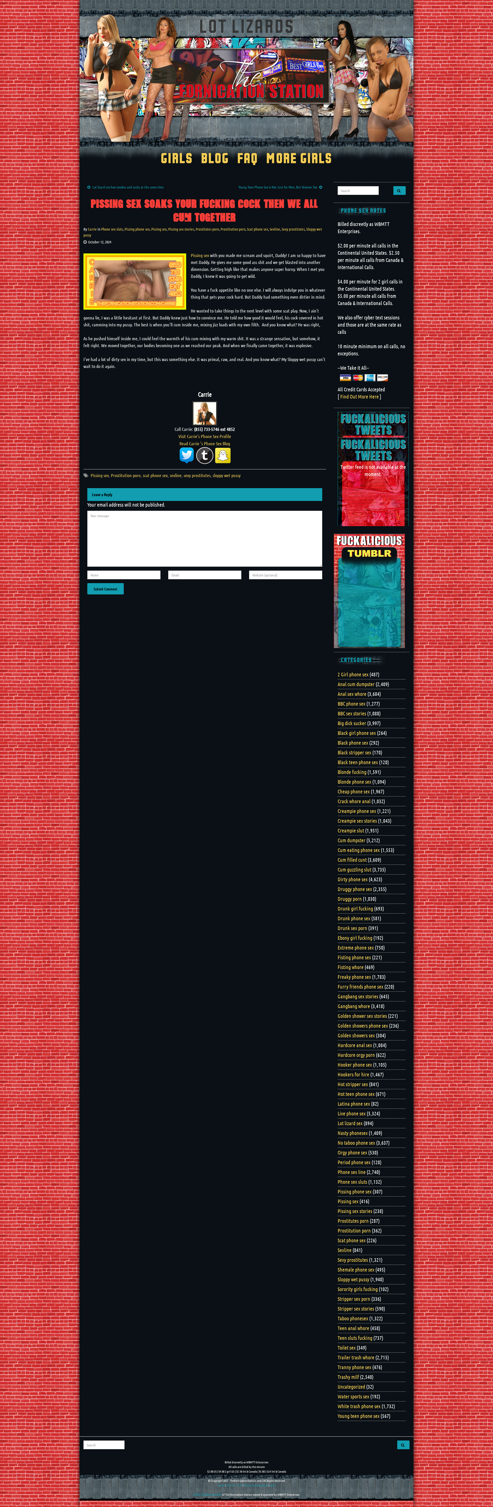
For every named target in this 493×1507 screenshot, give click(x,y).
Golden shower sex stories (362, 1016)
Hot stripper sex (353, 1084)
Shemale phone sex (356, 1269)
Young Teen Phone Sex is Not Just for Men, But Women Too (278, 187)
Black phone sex (353, 743)
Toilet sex (347, 1347)
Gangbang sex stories (358, 996)
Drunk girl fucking (355, 908)
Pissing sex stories (181, 229)
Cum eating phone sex (359, 850)
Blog (215, 159)
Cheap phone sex (354, 791)
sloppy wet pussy (227, 475)
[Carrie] (205, 412)
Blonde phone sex (354, 782)
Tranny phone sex (354, 1367)
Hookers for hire (353, 1074)
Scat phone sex (257, 229)
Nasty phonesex (353, 1133)
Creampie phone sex (357, 811)
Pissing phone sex (137, 229)
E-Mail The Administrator (207, 1494)
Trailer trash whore (356, 1357)
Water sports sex (353, 1396)
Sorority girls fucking (358, 1289)
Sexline (275, 229)
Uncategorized (351, 1386)
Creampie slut (351, 830)
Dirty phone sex (353, 879)
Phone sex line (352, 1172)
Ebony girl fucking (355, 938)
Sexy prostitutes (293, 229)
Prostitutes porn (207, 229)
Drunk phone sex (354, 918)
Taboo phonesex (353, 1318)
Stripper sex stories (356, 1308)
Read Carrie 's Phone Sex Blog (204, 443)
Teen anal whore (353, 1328)
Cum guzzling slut (354, 869)
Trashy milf (348, 1377)
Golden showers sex (356, 1035)
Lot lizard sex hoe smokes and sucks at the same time (128, 187)
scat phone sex (155, 475)
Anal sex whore (352, 694)
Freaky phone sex (354, 977)
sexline (176, 475)
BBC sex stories (352, 713)
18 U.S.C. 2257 (234, 1485)
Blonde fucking (352, 772)
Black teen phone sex (358, 762)
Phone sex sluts (112, 229)
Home (221, 1485)
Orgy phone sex (352, 1152)
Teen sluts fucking (355, 1338)
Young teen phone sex (359, 1416)
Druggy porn (350, 899)
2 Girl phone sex (353, 674)
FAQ (247, 159)
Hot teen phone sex (356, 1094)
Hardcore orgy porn (356, 1055)
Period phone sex (354, 1162)
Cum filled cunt (352, 860)
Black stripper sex (354, 752)
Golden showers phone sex (363, 1025)
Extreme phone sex (356, 947)
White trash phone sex (359, 1406)
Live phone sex (352, 1113)
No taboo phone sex (356, 1143)
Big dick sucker (352, 723)
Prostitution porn (233, 229)
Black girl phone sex (357, 733)
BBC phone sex (351, 703)
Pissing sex (159, 229)
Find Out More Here (359, 396)
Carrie (92, 229)
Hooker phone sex (355, 1064)
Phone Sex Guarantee (256, 1485)
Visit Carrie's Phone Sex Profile (204, 436)
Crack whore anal (354, 801)
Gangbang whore (354, 1006)
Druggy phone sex (355, 889)
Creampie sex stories (357, 821)
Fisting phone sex (354, 957)
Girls (177, 159)
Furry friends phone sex (360, 986)
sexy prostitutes (197, 475)
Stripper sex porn (354, 1299)
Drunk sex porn (352, 928)
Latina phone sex (354, 1104)
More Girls (299, 159)
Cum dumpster (351, 840)
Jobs (272, 1485)
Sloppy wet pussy (353, 1279)
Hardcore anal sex (355, 1045)
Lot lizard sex (350, 1123)
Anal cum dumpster (356, 684)
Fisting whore (351, 967)
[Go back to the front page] (246, 78)
